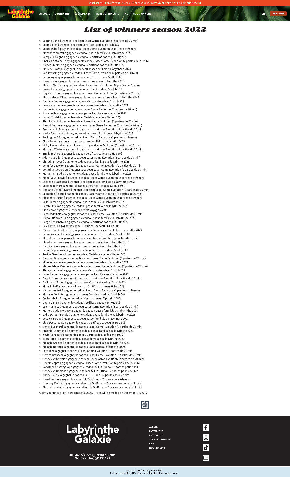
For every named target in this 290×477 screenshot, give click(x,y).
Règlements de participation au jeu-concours (157, 473)
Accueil (153, 426)
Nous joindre (157, 447)
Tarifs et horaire (159, 439)
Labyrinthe (156, 431)
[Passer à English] (263, 13)
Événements (156, 435)
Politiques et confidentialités (123, 473)
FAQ (151, 443)
